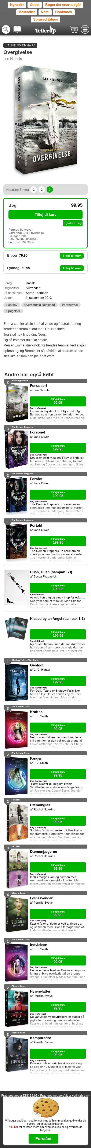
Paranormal (70, 304)
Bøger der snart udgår (63, 5)
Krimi (45, 12)
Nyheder (17, 5)
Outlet (34, 5)
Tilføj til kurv (45, 215)
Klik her (13, 1127)
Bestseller (27, 12)
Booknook (63, 12)
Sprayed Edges (45, 19)
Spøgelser (13, 311)
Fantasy (11, 304)
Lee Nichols (12, 59)
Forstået (43, 1138)
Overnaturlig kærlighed (39, 304)
